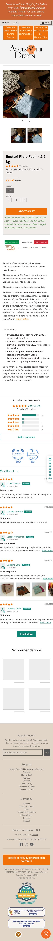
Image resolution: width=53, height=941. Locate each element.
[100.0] (18, 454)
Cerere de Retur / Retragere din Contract (26, 859)
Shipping (26, 781)
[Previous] (23, 121)
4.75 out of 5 (34, 406)
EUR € (15, 23)
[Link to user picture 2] (23, 589)
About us (26, 803)
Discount (26, 772)
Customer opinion (26, 806)
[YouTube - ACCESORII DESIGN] (32, 844)
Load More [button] (26, 634)
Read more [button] (47, 550)
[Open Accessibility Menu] (18, 934)
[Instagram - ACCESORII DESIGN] (26, 844)
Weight (9, 186)
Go (47, 752)
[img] (6, 479)
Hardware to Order (27, 787)
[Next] (29, 121)
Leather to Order (27, 789)
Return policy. (22, 319)
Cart (47, 23)
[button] (12, 166)
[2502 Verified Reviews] (26, 905)
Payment (26, 778)
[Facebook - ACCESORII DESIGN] (21, 844)
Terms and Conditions (26, 812)
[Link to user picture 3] (39, 589)
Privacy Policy (26, 815)
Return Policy (26, 784)
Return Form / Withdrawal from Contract (26, 769)
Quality (26, 809)
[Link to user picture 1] (7, 589)
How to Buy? (26, 775)
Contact (26, 821)
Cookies (26, 818)
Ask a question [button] (26, 437)
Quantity (9, 196)
